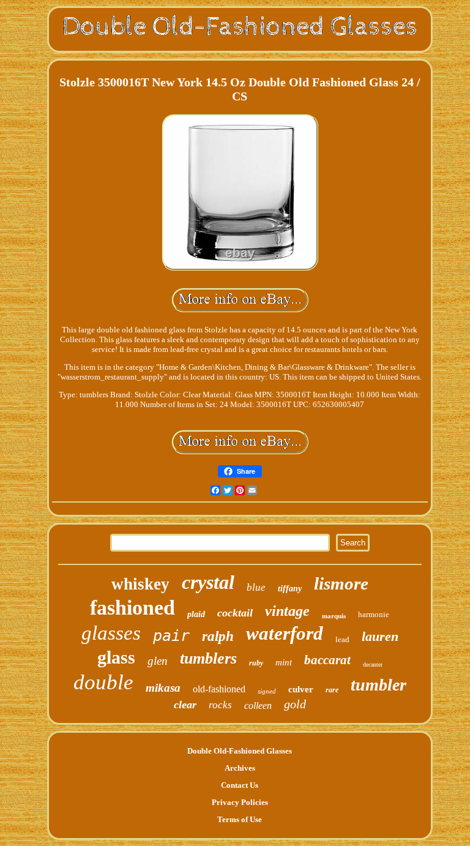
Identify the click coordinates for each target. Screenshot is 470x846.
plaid (196, 614)
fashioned (132, 607)
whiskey (140, 584)
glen (157, 660)
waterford (284, 633)
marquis (334, 616)
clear (185, 704)
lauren (380, 636)
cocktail (235, 613)
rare (332, 690)
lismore (341, 583)
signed (267, 691)
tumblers (208, 658)
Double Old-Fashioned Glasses (239, 750)
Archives (240, 768)
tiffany (290, 588)
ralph (218, 636)
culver (300, 689)
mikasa (163, 687)
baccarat (327, 660)
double (103, 682)
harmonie (373, 614)
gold (295, 704)
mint (283, 662)
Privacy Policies (240, 802)
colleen (258, 705)
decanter (372, 664)
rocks (220, 705)
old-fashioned (219, 689)
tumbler (378, 684)
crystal (208, 582)
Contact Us (239, 785)
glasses (111, 633)
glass (116, 657)
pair (171, 636)
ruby (256, 663)
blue (256, 587)
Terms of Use (239, 819)
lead (342, 639)
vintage (287, 611)
